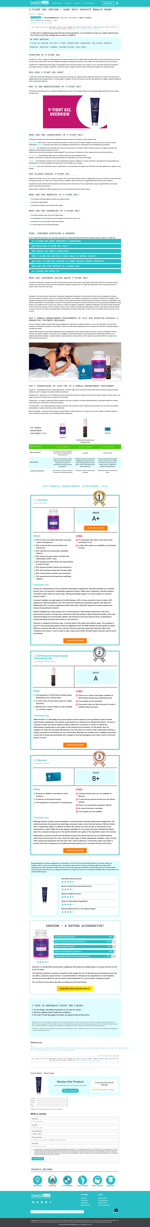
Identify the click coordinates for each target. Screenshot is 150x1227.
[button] (117, 3)
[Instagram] (50, 1202)
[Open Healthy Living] (61, 3)
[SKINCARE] (52, 1180)
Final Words (81, 47)
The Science (97, 43)
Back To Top (115, 1212)
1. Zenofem (41, 499)
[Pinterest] (42, 1202)
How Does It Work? (58, 43)
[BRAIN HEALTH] (97, 1180)
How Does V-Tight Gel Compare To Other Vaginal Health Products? (68, 261)
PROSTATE (110, 1186)
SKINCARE (52, 1186)
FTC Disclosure (103, 1200)
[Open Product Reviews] (94, 3)
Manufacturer (73, 43)
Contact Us (84, 1200)
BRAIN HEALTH (97, 1186)
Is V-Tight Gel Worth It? (46, 271)
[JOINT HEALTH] (82, 1180)
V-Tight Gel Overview (39, 43)
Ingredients (85, 43)
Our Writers (84, 1203)
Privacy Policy (102, 1203)
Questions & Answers (49, 47)
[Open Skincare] (80, 3)
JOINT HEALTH (82, 1186)
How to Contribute (104, 1205)
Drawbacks (34, 47)
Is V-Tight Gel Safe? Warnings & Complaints (56, 241)
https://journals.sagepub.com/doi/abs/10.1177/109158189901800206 (54, 1050)
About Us (84, 1198)
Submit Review (38, 1158)
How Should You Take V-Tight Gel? (50, 251)
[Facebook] (33, 1202)
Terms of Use (102, 1198)
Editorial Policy (85, 1205)
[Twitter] (37, 1202)
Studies (40, 145)
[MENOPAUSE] (37, 1180)
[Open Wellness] (71, 3)
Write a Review (70, 1091)
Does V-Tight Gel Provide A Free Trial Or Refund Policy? (64, 256)
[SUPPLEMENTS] (67, 1180)
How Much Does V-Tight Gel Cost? (50, 246)
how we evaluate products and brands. (88, 28)
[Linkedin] (46, 1202)
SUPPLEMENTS (67, 1186)
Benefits (108, 43)
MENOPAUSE (37, 1186)
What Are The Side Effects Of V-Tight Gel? (56, 266)
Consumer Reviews (66, 47)
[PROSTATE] (110, 1180)
